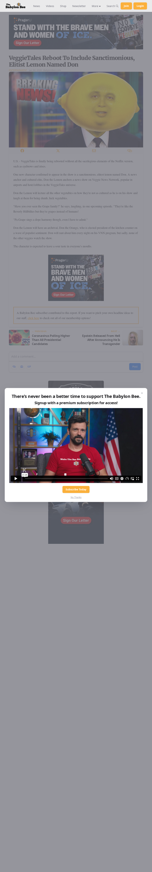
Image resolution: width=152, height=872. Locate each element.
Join (126, 6)
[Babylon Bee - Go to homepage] (15, 5)
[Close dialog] (142, 393)
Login (140, 6)
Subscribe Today (76, 489)
